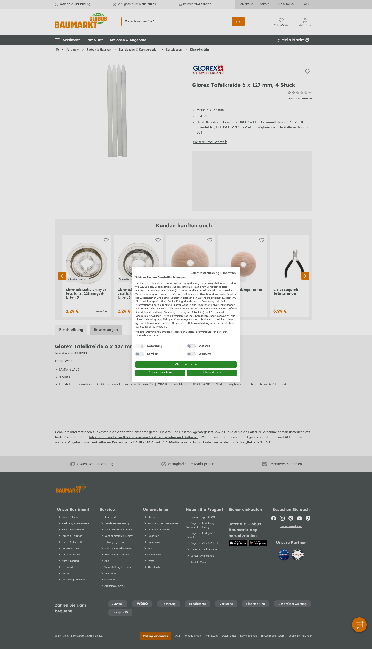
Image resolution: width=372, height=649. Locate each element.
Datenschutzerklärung (204, 273)
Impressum (229, 273)
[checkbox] (139, 346)
